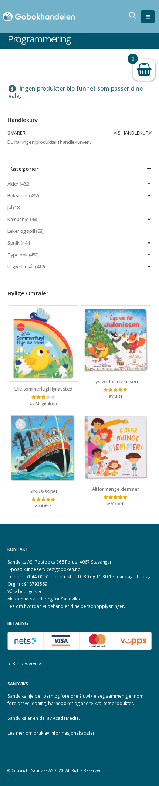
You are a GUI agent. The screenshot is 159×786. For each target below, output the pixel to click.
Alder (12, 183)
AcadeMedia (66, 718)
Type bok (17, 254)
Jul (9, 207)
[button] (148, 16)
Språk (13, 242)
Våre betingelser (24, 591)
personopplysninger (102, 606)
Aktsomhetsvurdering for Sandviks (43, 599)
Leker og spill (21, 231)
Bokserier (17, 195)
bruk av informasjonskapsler (64, 733)
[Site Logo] (39, 17)
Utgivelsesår (20, 266)
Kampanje (18, 219)
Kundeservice (27, 663)
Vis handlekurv (133, 132)
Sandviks (16, 696)
